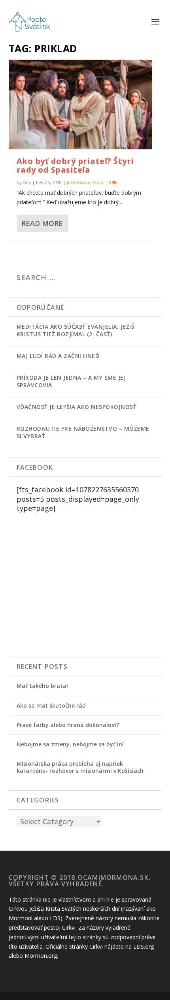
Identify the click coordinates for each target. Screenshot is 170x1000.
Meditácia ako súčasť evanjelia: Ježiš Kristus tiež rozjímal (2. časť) (76, 330)
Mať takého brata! (42, 685)
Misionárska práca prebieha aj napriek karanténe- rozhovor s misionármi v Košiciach (80, 767)
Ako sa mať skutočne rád (51, 705)
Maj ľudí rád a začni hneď (58, 356)
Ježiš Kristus (79, 182)
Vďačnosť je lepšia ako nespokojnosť (77, 407)
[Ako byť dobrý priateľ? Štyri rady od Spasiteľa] (80, 104)
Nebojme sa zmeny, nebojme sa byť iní (70, 744)
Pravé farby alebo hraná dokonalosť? (68, 725)
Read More (42, 223)
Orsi (27, 182)
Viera (98, 182)
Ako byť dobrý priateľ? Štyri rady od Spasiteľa (75, 165)
